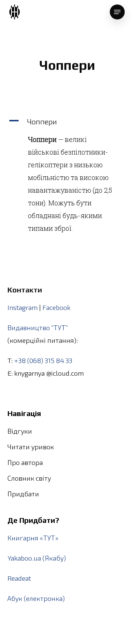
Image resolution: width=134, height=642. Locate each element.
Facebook (56, 307)
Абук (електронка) (36, 598)
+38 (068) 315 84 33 (43, 360)
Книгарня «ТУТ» (32, 538)
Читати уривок (30, 447)
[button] (67, 121)
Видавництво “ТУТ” (37, 327)
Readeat (19, 578)
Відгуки (19, 431)
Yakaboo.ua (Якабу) (36, 558)
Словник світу (29, 478)
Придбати (23, 494)
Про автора (25, 462)
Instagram (22, 307)
